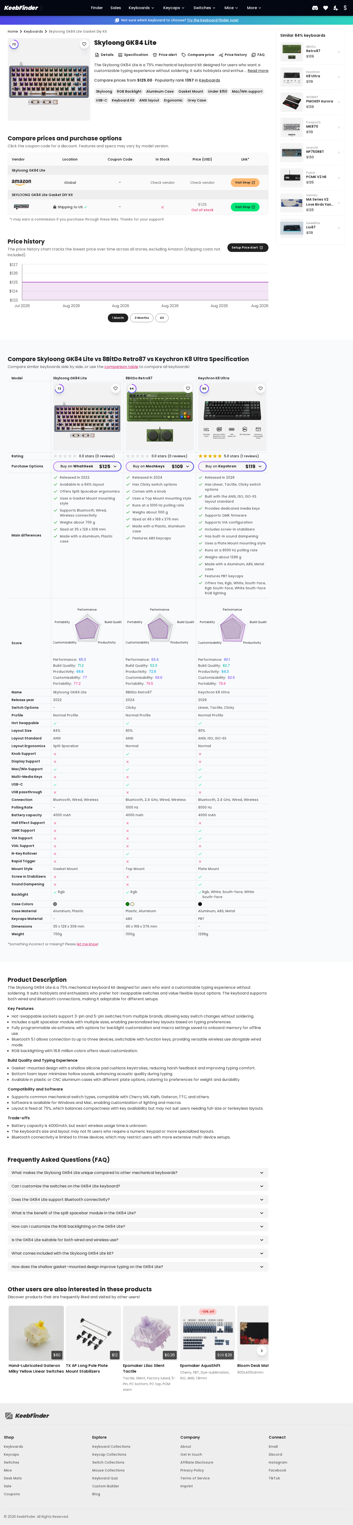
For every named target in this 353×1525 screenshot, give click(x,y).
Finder (97, 8)
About (185, 1446)
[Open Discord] (315, 8)
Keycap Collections (109, 1454)
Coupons (12, 1494)
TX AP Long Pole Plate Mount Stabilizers (87, 1368)
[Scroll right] (262, 1351)
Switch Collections (108, 1462)
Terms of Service (195, 1478)
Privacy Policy (192, 1470)
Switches (202, 8)
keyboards (33, 31)
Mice (229, 8)
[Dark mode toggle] (336, 8)
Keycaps (171, 8)
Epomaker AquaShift (200, 1365)
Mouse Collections (108, 1470)
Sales (115, 8)
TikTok (274, 1478)
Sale (7, 1486)
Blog (96, 1494)
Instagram (278, 1462)
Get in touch (191, 1454)
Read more (258, 70)
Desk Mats (13, 1478)
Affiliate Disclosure (196, 1462)
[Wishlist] (326, 8)
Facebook (277, 1470)
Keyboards (139, 8)
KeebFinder (20, 8)
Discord (275, 1454)
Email (273, 1446)
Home (13, 31)
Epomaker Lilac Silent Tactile (143, 1368)
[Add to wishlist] (84, 44)
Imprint (186, 1486)
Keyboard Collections (111, 1446)
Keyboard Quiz (105, 1478)
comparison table (121, 366)
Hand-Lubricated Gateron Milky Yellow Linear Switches (36, 1368)
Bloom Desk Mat (253, 1365)
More (252, 8)
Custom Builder (105, 1486)
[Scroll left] (14, 1351)
